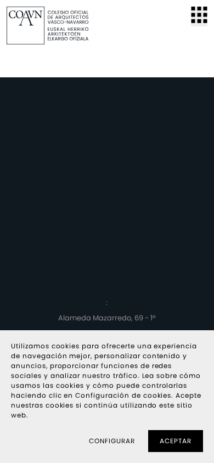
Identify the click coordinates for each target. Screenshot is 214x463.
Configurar (112, 440)
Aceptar (176, 440)
